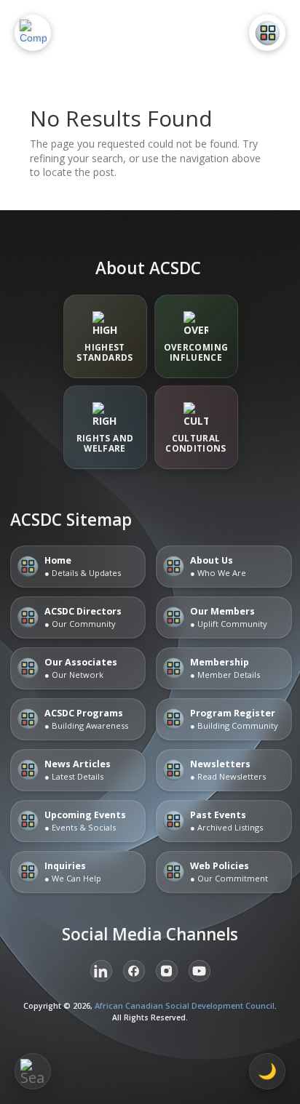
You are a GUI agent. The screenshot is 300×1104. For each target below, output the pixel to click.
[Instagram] (167, 971)
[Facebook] (134, 971)
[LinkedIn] (101, 971)
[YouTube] (199, 971)
